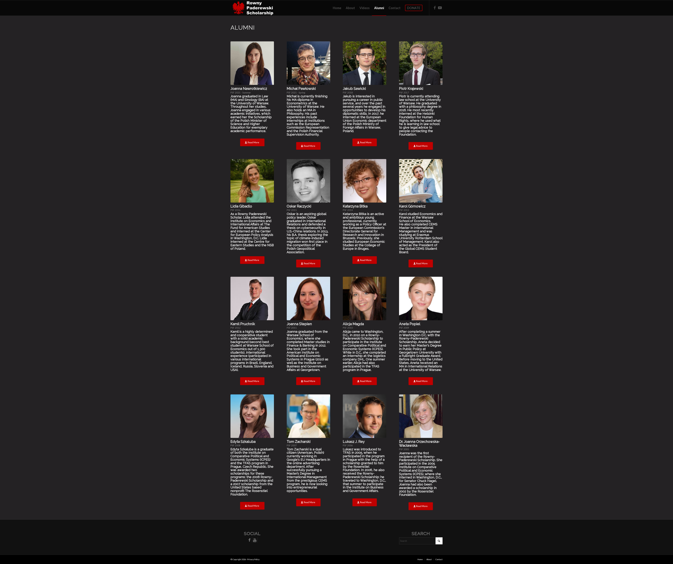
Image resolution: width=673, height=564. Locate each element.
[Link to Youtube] (440, 7)
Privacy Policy (253, 559)
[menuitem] (337, 8)
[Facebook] (249, 540)
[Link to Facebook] (434, 7)
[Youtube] (254, 540)
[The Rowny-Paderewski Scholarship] (251, 8)
